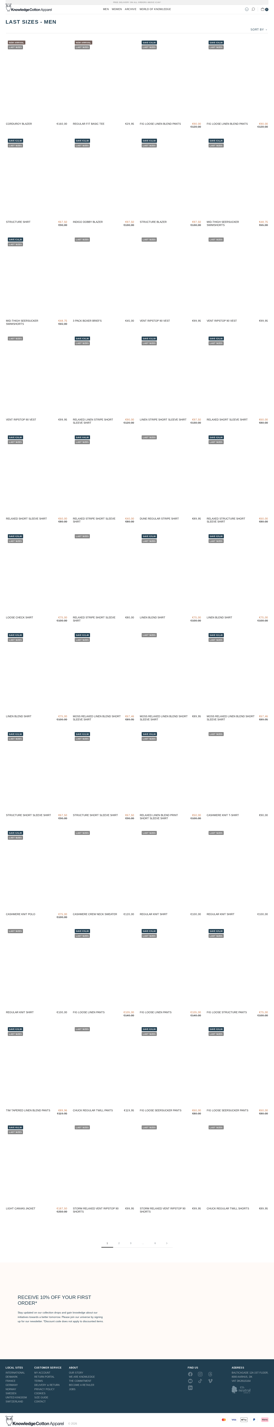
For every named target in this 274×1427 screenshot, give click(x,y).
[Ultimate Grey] (175, 311)
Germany (12, 1385)
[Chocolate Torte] (31, 114)
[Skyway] (211, 410)
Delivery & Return (46, 1385)
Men (106, 9)
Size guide (41, 1397)
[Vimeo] (210, 1381)
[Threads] (210, 1374)
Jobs (72, 1389)
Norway (11, 1389)
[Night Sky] (52, 114)
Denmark (12, 1376)
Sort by (258, 29)
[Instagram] (200, 1374)
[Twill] (155, 212)
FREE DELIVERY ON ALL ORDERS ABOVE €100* (137, 2)
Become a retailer (81, 1385)
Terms (38, 1381)
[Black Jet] (21, 114)
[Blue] (144, 805)
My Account (42, 1372)
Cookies (39, 1393)
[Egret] (165, 608)
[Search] (253, 9)
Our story (76, 1372)
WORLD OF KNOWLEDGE (155, 9)
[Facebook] (190, 1374)
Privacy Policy (44, 1389)
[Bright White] (88, 114)
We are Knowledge (82, 1376)
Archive (131, 9)
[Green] (155, 805)
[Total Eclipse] (77, 114)
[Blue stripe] (77, 1002)
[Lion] (62, 114)
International (15, 1372)
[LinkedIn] (190, 1387)
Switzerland (14, 1401)
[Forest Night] (41, 114)
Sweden (11, 1393)
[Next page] (167, 1243)
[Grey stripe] (88, 1002)
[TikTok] (200, 1381)
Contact (40, 1401)
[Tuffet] (144, 311)
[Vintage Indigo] (221, 212)
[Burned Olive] (144, 114)
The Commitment (80, 1381)
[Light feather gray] (10, 114)
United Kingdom (16, 1397)
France (10, 1381)
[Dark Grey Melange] (98, 114)
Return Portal (44, 1376)
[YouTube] (190, 1381)
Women (117, 9)
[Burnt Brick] (242, 212)
